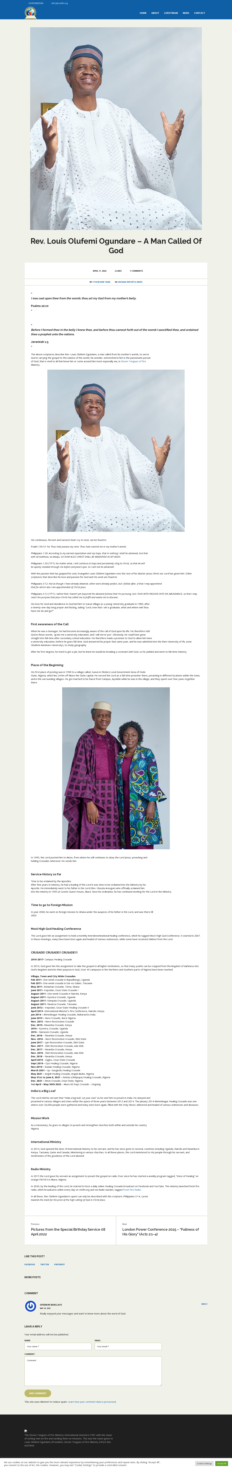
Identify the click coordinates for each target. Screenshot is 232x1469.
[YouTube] (205, 3)
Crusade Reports (127, 282)
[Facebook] (194, 3)
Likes (118, 271)
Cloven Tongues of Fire (133, 361)
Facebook (29, 1264)
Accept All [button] (221, 1463)
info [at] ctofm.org (59, 3)
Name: (27, 1340)
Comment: (29, 1354)
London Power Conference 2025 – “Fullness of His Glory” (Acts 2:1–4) (160, 1231)
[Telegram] (200, 3)
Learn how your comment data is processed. (92, 1401)
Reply (205, 1304)
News (139, 282)
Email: (98, 1340)
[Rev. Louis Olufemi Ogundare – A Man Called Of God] (116, 128)
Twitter (44, 1264)
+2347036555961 (36, 3)
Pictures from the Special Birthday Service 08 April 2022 (68, 1231)
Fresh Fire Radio (132, 1189)
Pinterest (59, 1264)
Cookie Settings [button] (204, 1463)
